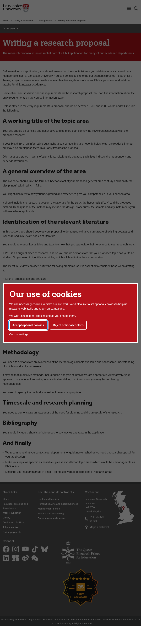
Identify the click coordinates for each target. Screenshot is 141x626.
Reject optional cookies (68, 325)
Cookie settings (18, 334)
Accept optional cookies (28, 325)
